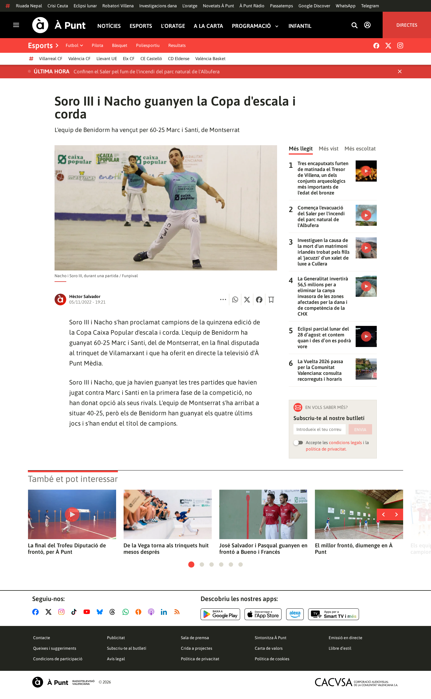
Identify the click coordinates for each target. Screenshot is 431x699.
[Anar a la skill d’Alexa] (295, 614)
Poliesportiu (147, 45)
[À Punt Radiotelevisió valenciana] (63, 682)
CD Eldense (178, 58)
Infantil (300, 26)
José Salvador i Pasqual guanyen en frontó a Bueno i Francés (263, 548)
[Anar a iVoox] (139, 611)
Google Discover (314, 5)
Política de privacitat (200, 658)
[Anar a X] (49, 611)
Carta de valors (269, 648)
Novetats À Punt (218, 5)
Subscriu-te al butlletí (126, 648)
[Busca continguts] (354, 26)
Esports (141, 26)
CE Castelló (151, 58)
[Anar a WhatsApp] (127, 611)
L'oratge (189, 5)
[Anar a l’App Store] (263, 614)
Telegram (370, 5)
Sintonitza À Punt (270, 637)
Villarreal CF (50, 58)
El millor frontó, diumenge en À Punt (354, 548)
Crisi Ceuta (57, 5)
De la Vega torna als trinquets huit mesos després (166, 548)
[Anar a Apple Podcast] (152, 611)
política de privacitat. (326, 448)
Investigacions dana (158, 5)
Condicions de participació (57, 658)
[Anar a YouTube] (88, 611)
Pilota (97, 45)
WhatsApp (346, 5)
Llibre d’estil (340, 648)
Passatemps (281, 5)
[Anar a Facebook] (36, 611)
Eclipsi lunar (85, 5)
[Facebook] (376, 46)
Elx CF (129, 58)
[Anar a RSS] (178, 611)
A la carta (208, 26)
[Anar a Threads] (114, 611)
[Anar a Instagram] (62, 611)
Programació (251, 26)
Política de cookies (272, 658)
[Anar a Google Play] (220, 614)
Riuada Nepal (29, 5)
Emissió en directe (345, 637)
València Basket (210, 58)
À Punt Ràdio (252, 5)
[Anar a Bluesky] (101, 611)
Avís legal (116, 658)
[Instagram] (400, 45)
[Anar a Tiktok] (75, 611)
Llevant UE (106, 58)
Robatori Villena (118, 5)
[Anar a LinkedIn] (165, 611)
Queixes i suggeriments (54, 648)
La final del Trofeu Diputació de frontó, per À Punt (67, 548)
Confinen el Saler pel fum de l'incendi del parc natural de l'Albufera (147, 72)
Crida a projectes (196, 648)
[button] (191, 564)
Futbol (72, 45)
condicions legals (345, 442)
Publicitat (116, 637)
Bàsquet (119, 45)
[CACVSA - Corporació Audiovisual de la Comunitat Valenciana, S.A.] (356, 682)
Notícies (109, 26)
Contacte (41, 637)
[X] (388, 45)
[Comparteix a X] (247, 299)
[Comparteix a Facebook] (259, 299)
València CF (79, 58)
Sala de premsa (195, 637)
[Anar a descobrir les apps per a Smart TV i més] (333, 614)
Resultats (177, 45)
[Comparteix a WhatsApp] (235, 299)
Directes (406, 25)
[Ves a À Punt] (59, 25)
